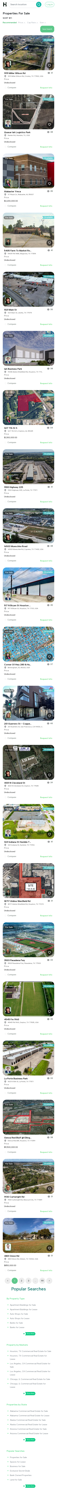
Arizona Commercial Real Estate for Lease (29, 1433)
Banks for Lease (17, 1327)
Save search (47, 29)
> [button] (49, 1280)
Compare (11, 88)
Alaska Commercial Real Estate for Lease (28, 1424)
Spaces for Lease (18, 1462)
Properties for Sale (18, 1457)
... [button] (35, 1280)
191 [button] (42, 1280)
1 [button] (14, 1280)
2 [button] (21, 1280)
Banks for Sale (16, 1323)
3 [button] (28, 1280)
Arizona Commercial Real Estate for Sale (28, 1429)
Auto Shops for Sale (19, 1314)
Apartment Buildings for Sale (23, 1305)
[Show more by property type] (28, 1333)
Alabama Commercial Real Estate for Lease (29, 1415)
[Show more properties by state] (28, 1439)
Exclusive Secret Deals (20, 1471)
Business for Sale (17, 1466)
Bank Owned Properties (21, 1475)
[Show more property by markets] (28, 1393)
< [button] (7, 1280)
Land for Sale (16, 1480)
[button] (8, 64)
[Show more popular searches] (28, 1486)
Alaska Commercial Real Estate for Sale (28, 1420)
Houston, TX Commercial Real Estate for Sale (30, 1351)
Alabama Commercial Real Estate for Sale (29, 1411)
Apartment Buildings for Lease (23, 1309)
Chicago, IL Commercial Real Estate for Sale (30, 1379)
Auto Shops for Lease (19, 1318)
